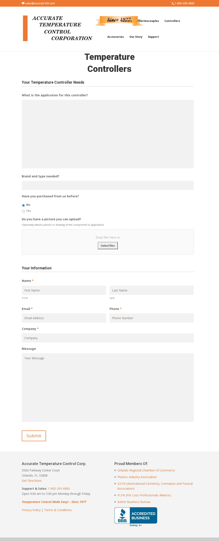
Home (111, 21)
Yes (28, 211)
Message (29, 349)
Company (30, 329)
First (25, 297)
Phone (116, 309)
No (28, 205)
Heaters (126, 21)
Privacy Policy (31, 510)
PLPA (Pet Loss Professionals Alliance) (144, 495)
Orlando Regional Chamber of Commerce (146, 470)
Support (153, 37)
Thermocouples (148, 21)
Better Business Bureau (133, 502)
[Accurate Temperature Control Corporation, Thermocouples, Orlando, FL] (135, 517)
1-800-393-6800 (59, 488)
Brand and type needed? (40, 176)
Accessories (115, 37)
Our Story (135, 37)
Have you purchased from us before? (50, 196)
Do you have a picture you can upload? (51, 219)
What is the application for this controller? (55, 95)
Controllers (172, 21)
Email (27, 309)
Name (28, 281)
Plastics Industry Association (137, 477)
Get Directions (32, 481)
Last (112, 297)
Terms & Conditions (58, 510)
